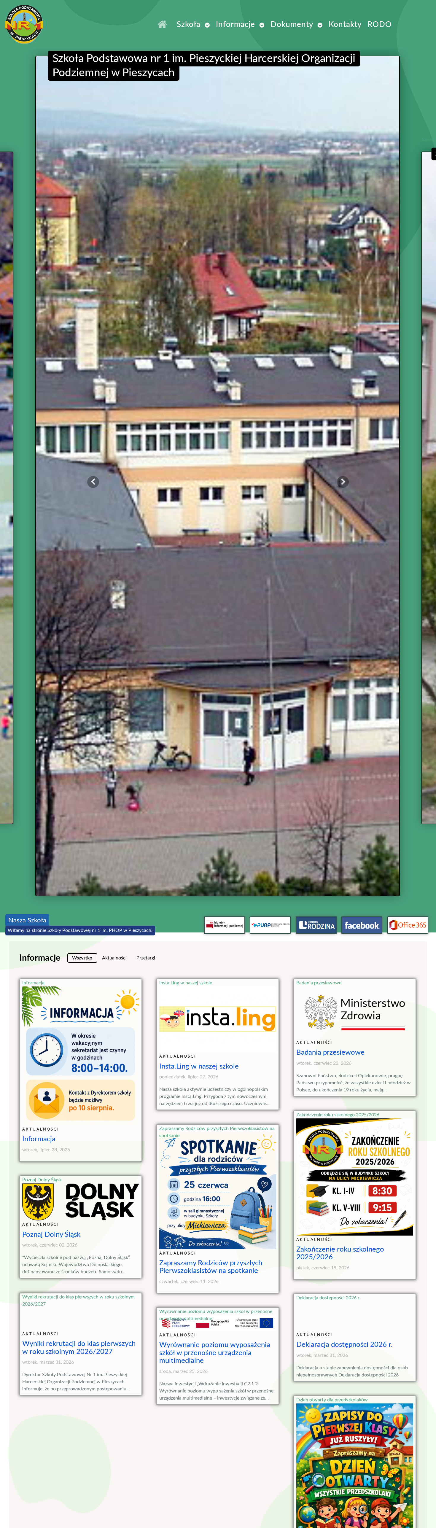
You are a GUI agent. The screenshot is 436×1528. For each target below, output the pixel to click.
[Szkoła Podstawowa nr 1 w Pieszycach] (164, 24)
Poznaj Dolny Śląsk (42, 1179)
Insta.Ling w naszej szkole (185, 983)
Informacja (33, 983)
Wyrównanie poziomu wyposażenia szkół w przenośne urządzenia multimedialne (215, 1315)
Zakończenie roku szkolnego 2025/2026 (337, 1114)
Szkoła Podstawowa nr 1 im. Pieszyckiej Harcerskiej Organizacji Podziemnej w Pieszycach (129, 41)
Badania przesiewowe (318, 983)
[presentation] (93, 482)
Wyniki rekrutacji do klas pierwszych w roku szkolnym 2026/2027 (78, 1300)
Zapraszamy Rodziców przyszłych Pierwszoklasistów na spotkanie (217, 1132)
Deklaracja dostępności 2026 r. (328, 1297)
